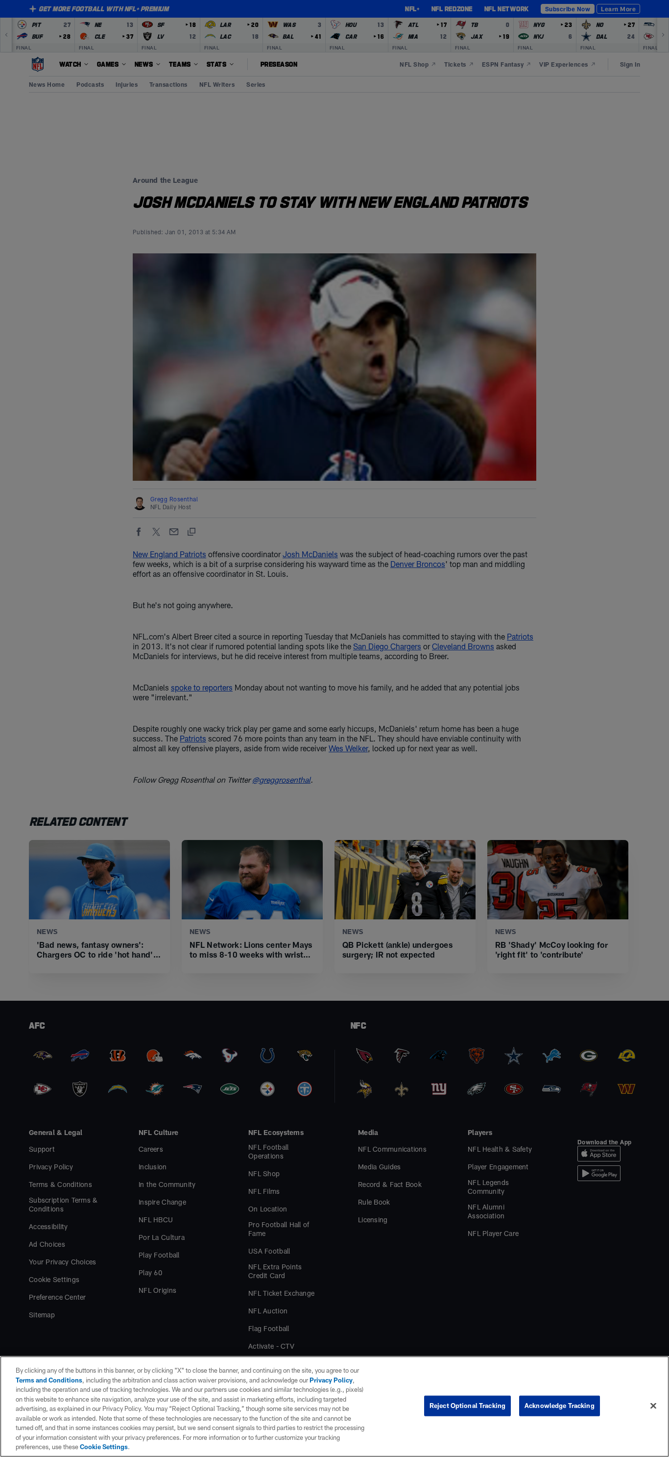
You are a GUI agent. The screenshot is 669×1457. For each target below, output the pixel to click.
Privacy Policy (331, 1380)
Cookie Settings (104, 1447)
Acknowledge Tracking (560, 1405)
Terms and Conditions (49, 1380)
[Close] (653, 1406)
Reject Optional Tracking (467, 1405)
